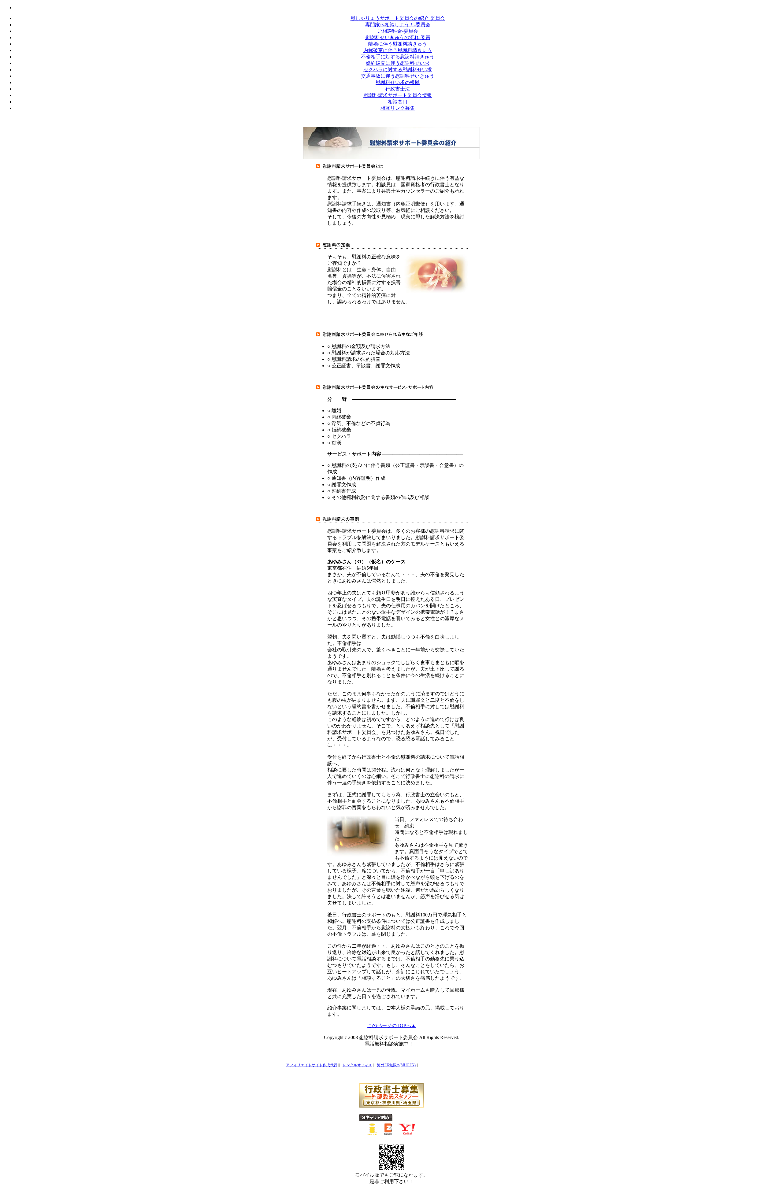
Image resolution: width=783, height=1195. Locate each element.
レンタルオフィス (357, 1065)
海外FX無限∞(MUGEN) (396, 1065)
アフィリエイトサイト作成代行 (311, 1065)
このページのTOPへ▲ (391, 1025)
